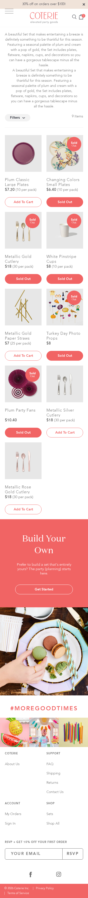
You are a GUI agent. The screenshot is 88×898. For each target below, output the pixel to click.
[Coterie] (44, 18)
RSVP (73, 854)
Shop (50, 803)
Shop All (52, 823)
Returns (52, 782)
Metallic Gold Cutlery (18, 259)
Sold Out (65, 202)
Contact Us (55, 792)
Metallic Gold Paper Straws (18, 336)
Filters (15, 117)
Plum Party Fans (20, 411)
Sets (49, 814)
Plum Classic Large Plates (17, 182)
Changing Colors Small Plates (63, 182)
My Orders (13, 814)
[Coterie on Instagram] (59, 875)
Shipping (53, 773)
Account (12, 803)
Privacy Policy (45, 888)
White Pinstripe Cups (61, 259)
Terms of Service (18, 893)
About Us (12, 764)
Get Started (44, 589)
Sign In (10, 823)
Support (53, 753)
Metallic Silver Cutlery (60, 413)
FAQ (50, 764)
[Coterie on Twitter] (45, 875)
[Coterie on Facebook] (30, 875)
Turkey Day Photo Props (63, 336)
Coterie (11, 753)
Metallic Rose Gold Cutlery (18, 489)
